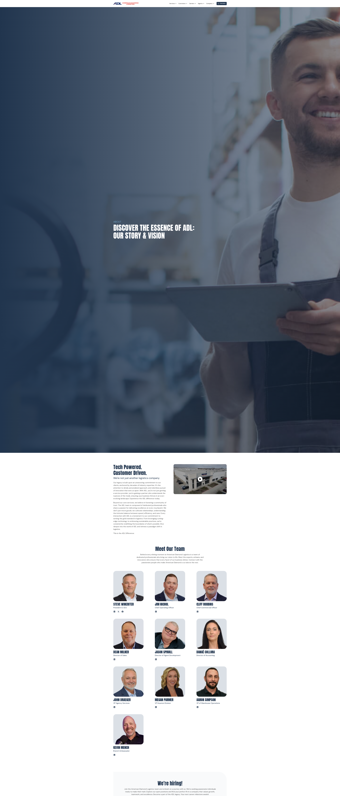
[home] (126, 3)
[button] (173, 3)
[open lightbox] (200, 479)
